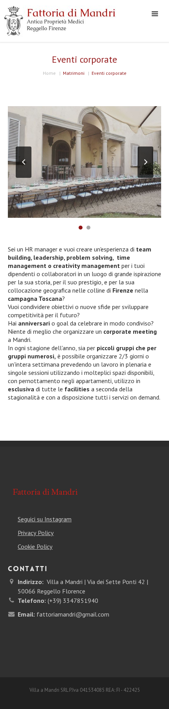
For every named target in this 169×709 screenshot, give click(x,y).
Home (49, 73)
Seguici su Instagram (45, 519)
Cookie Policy (35, 546)
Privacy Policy (36, 533)
